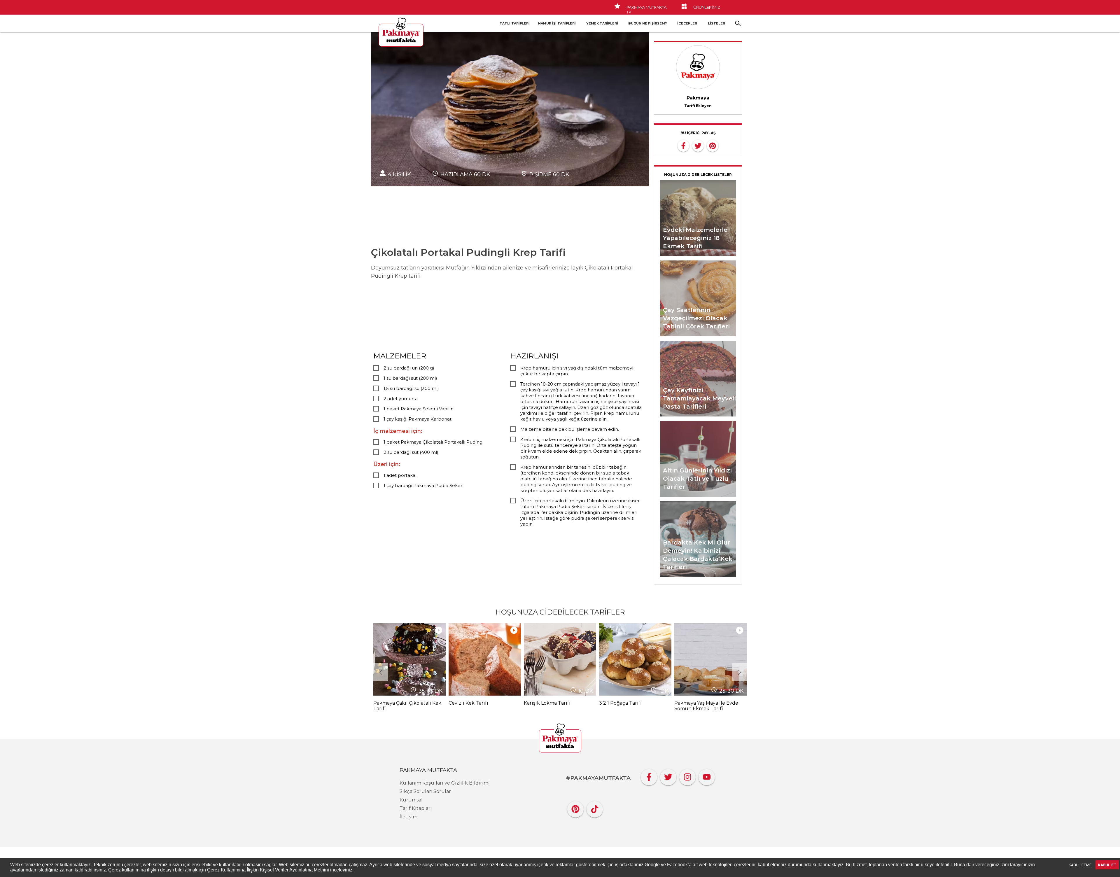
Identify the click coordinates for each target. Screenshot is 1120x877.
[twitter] (698, 145)
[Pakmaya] (560, 738)
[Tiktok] (595, 807)
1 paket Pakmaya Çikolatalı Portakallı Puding (433, 442)
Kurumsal (411, 800)
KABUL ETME (1080, 865)
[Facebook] (649, 775)
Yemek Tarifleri (602, 23)
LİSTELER (716, 23)
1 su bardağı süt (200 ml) (410, 378)
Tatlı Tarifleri (515, 23)
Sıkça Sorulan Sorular (425, 791)
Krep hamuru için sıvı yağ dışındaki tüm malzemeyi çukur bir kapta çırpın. (576, 371)
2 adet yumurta (401, 398)
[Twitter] (668, 775)
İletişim (408, 817)
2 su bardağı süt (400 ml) (411, 452)
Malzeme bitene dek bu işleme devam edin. (569, 429)
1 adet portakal (400, 475)
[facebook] (683, 145)
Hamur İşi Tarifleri (557, 23)
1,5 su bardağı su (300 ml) (411, 388)
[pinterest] (712, 145)
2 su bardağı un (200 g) (409, 368)
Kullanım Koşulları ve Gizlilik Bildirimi (445, 783)
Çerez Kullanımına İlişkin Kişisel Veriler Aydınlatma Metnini (268, 869)
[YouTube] (707, 775)
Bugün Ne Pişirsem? (647, 23)
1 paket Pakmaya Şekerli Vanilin (419, 409)
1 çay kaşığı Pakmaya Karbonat (418, 419)
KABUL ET (1107, 865)
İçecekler (687, 23)
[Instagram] (687, 775)
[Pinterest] (575, 807)
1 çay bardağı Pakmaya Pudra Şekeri (423, 485)
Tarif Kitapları (416, 808)
